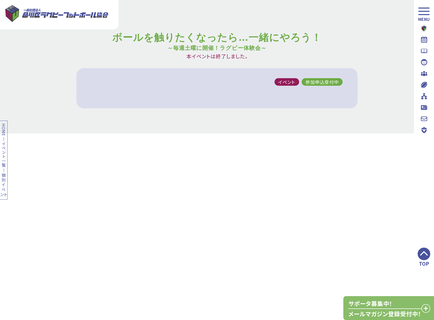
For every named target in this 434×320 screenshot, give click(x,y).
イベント (286, 82)
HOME (3, 129)
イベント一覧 (3, 154)
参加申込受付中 (322, 82)
